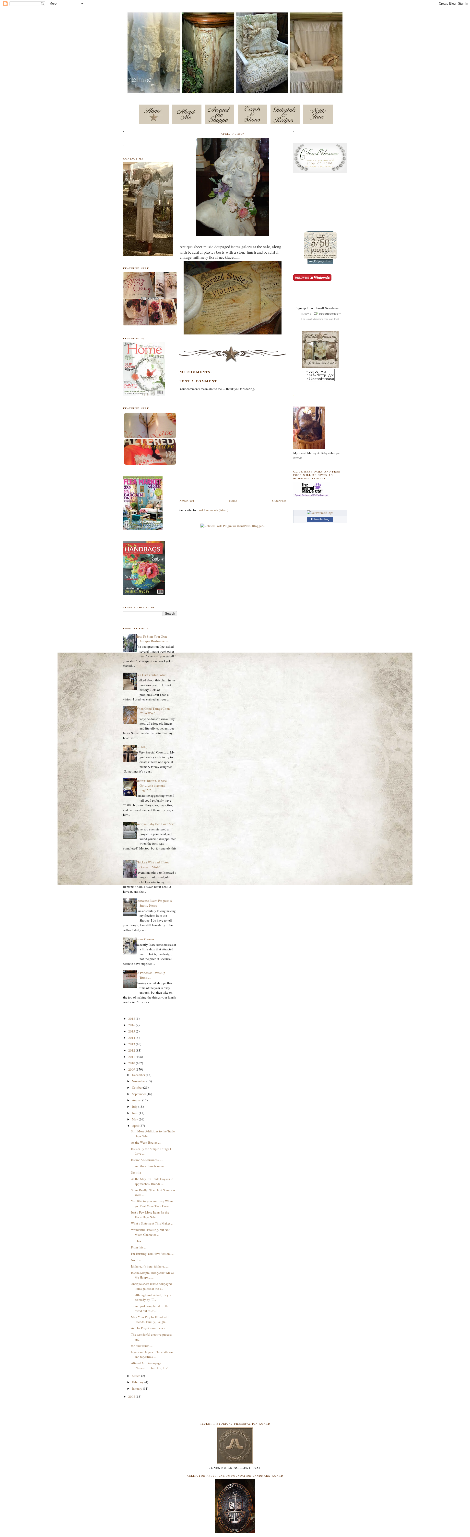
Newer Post (186, 500)
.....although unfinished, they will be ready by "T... (153, 1297)
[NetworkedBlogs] (320, 512)
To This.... (137, 1241)
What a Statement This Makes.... (152, 1223)
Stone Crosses (145, 939)
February (138, 1382)
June (135, 1113)
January (137, 1388)
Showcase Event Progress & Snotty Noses (154, 903)
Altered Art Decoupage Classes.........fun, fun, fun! (149, 1365)
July (135, 1106)
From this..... (139, 1247)
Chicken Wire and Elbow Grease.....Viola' (152, 864)
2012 (132, 1050)
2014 (132, 1037)
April (136, 1125)
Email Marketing (315, 319)
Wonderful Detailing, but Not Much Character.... (150, 1232)
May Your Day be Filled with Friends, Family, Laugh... (150, 1319)
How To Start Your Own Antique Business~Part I (153, 639)
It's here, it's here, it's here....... (150, 1266)
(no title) (141, 747)
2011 (132, 1056)
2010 (132, 1063)
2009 (132, 1069)
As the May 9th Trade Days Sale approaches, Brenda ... (152, 1181)
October (137, 1087)
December (139, 1075)
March (136, 1376)
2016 (132, 1025)
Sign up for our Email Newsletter (317, 308)
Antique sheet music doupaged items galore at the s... (151, 1286)
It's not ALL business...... (147, 1160)
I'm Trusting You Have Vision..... (152, 1253)
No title (136, 1172)
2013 (132, 1044)
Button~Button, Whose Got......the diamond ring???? (151, 785)
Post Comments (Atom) (213, 510)
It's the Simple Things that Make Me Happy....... (152, 1275)
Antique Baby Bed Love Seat (155, 824)
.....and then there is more (147, 1166)
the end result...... (142, 1346)
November (139, 1081)
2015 (132, 1031)
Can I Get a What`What (151, 675)
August (137, 1100)
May (135, 1119)
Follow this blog (320, 519)
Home (233, 500)
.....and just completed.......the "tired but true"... (150, 1308)
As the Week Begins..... (146, 1142)
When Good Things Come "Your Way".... (153, 711)
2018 (132, 1018)
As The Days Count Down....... (150, 1328)
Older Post (279, 500)
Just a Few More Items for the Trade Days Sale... (150, 1214)
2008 (132, 1396)
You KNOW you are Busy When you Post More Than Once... (152, 1203)
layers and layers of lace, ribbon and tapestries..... (152, 1354)
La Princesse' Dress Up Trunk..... (150, 975)
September (139, 1094)
